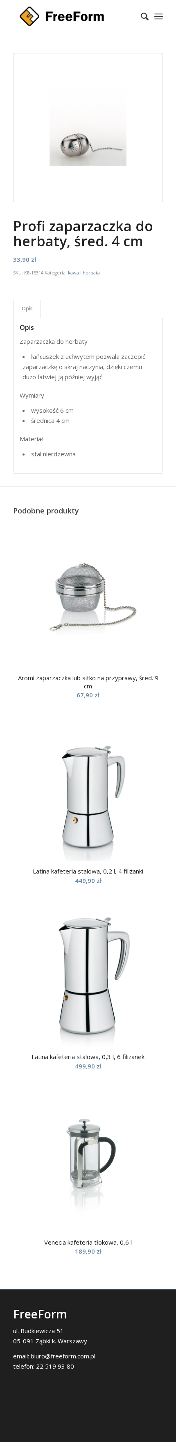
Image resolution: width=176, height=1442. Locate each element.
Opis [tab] (27, 308)
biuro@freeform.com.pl (63, 1356)
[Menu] (158, 16)
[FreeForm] (73, 16)
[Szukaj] (141, 16)
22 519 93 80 (55, 1366)
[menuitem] (141, 16)
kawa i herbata (84, 273)
